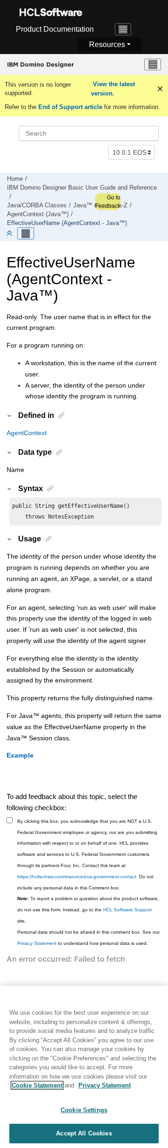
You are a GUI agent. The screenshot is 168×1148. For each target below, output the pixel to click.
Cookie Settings (84, 1110)
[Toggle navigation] (123, 29)
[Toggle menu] (152, 65)
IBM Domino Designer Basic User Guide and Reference (82, 187)
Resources (107, 44)
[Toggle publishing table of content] (25, 233)
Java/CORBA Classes (37, 205)
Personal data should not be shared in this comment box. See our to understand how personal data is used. (88, 937)
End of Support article (70, 106)
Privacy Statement (36, 943)
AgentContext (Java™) (38, 214)
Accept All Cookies (84, 1133)
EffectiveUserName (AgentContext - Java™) (67, 223)
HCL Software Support (127, 909)
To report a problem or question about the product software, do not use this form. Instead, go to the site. (88, 909)
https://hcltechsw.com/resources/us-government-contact (76, 876)
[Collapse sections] (10, 233)
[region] (84, 1067)
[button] (9, 415)
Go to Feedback (107, 201)
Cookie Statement (37, 1085)
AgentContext (27, 433)
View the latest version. (113, 89)
